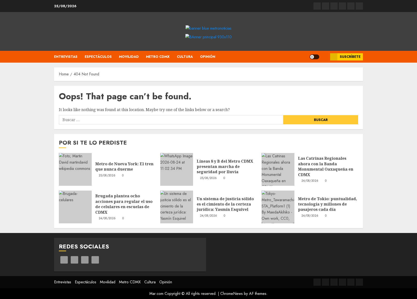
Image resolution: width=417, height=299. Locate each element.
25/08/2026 (107, 176)
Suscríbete (350, 56)
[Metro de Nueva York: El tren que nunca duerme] (75, 169)
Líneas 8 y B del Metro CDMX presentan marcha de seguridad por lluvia (225, 167)
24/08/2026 (310, 181)
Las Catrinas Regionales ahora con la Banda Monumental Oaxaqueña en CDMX (325, 166)
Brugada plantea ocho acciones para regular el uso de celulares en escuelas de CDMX (124, 204)
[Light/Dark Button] (314, 56)
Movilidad (129, 56)
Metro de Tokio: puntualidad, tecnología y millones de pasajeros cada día (327, 204)
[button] (325, 56)
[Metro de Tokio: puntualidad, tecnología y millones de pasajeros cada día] (278, 207)
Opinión (207, 56)
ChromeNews (231, 293)
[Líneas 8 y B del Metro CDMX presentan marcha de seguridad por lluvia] (176, 169)
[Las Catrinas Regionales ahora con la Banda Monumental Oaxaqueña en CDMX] (278, 169)
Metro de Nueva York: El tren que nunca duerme (124, 166)
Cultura (185, 56)
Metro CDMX (158, 56)
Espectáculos (98, 56)
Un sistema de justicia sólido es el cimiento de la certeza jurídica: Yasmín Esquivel (225, 204)
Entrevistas (65, 56)
